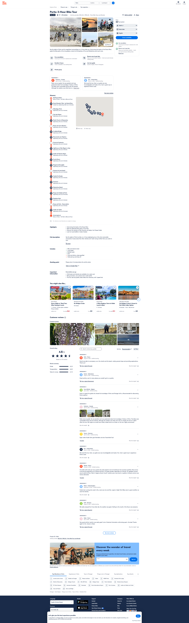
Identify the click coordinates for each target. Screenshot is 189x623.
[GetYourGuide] (4, 3)
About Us (119, 601)
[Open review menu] (137, 358)
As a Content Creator (131, 603)
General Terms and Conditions (99, 610)
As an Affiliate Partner (132, 605)
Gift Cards (119, 610)
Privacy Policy (95, 605)
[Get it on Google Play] (82, 602)
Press (118, 608)
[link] (60, 299)
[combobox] (127, 349)
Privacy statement (54, 567)
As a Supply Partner (131, 601)
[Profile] (184, 2)
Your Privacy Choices (96, 608)
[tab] (58, 574)
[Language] (178, 2)
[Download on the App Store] (82, 608)
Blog (118, 605)
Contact (93, 601)
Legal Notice (94, 603)
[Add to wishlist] (69, 287)
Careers (119, 603)
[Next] (138, 299)
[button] (62, 15)
